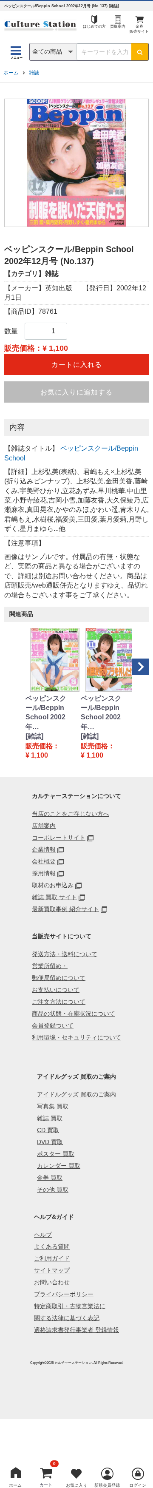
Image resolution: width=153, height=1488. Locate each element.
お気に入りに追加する (76, 392)
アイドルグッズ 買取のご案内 (76, 1094)
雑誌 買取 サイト (54, 897)
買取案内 (117, 26)
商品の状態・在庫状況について (73, 1013)
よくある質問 (52, 1246)
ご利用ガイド (52, 1258)
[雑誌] (34, 736)
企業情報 (44, 849)
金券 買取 (49, 1177)
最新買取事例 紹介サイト (65, 909)
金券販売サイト (139, 29)
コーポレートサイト (58, 837)
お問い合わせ (52, 1282)
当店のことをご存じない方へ (70, 813)
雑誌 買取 (49, 1118)
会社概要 (44, 861)
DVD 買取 (50, 1142)
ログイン (137, 1485)
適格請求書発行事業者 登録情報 (76, 1329)
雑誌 (34, 73)
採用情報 (44, 873)
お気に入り (76, 1485)
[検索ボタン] (139, 51)
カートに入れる (76, 364)
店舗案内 (44, 825)
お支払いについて (55, 989)
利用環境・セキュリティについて (76, 1037)
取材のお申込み (53, 885)
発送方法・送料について (64, 954)
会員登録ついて (53, 1025)
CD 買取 (48, 1130)
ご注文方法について (58, 1001)
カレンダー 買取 (58, 1165)
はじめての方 (94, 26)
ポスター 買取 (55, 1153)
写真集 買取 (52, 1106)
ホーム (11, 73)
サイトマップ (52, 1270)
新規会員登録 (107, 1485)
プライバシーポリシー (64, 1294)
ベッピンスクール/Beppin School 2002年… (46, 712)
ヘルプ (43, 1234)
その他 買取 (52, 1189)
